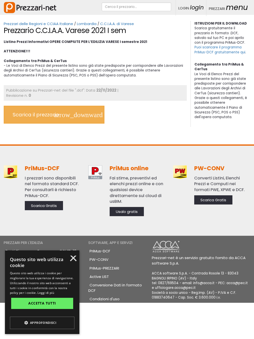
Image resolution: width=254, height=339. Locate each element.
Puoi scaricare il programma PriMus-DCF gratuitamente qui (219, 49)
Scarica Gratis (44, 205)
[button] (42, 323)
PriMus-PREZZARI (104, 268)
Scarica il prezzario (36, 114)
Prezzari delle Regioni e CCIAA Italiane (38, 23)
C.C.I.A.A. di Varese (117, 23)
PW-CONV (99, 259)
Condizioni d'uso (105, 299)
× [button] (73, 260)
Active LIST (99, 276)
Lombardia (86, 23)
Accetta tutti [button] (42, 303)
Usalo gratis (127, 211)
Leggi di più (45, 293)
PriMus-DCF (100, 251)
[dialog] (42, 292)
